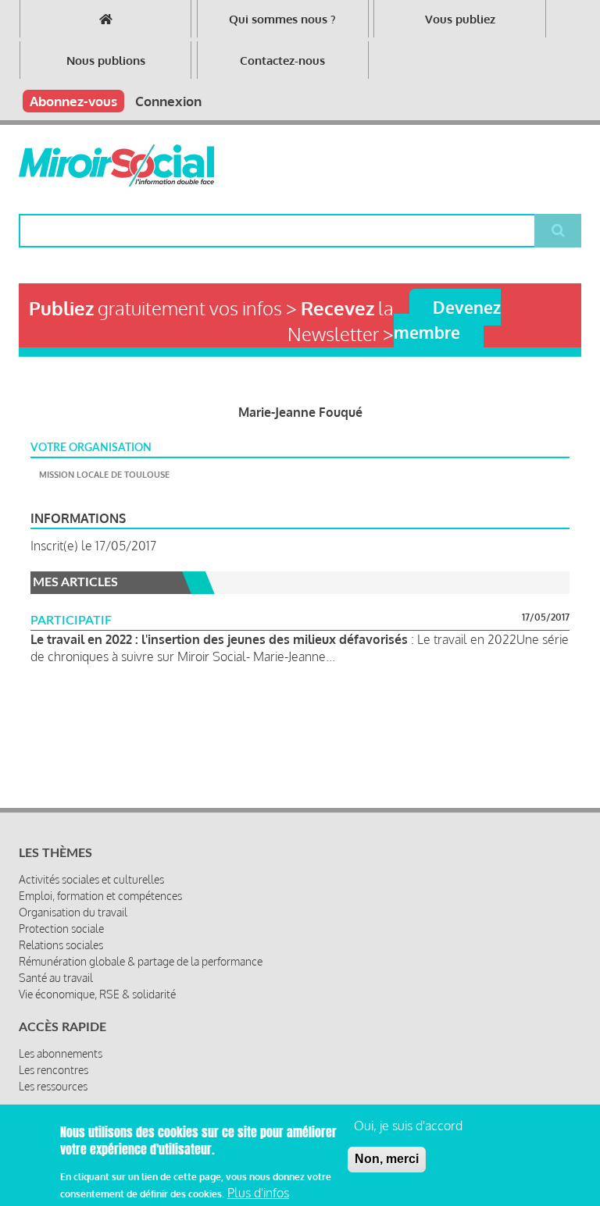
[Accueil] (116, 165)
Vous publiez (460, 19)
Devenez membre (447, 319)
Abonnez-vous (73, 101)
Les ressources (53, 1086)
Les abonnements (60, 1053)
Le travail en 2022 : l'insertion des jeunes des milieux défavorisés (219, 639)
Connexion (168, 101)
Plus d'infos (258, 1193)
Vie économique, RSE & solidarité (97, 994)
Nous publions (105, 60)
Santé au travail (56, 977)
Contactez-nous (282, 60)
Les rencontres (53, 1069)
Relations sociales (61, 945)
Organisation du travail (73, 912)
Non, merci (387, 1158)
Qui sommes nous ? (282, 19)
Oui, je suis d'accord (408, 1125)
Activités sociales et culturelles (91, 879)
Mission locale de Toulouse (104, 474)
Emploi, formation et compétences (100, 895)
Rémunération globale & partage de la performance (140, 961)
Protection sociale (61, 928)
